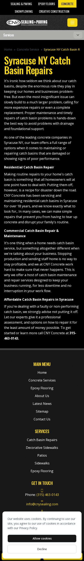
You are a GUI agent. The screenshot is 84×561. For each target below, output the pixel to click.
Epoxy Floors (46, 3)
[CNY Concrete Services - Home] (36, 22)
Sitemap (42, 411)
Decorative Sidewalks (42, 447)
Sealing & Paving (21, 3)
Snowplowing (24, 11)
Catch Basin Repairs (42, 440)
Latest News (42, 403)
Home (8, 49)
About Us (42, 396)
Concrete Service (28, 49)
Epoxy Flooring (42, 388)
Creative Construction (54, 11)
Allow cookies (42, 538)
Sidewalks (42, 463)
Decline (42, 549)
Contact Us (42, 419)
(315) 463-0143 (47, 494)
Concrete (67, 3)
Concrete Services (42, 380)
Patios (42, 455)
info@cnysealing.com (42, 504)
